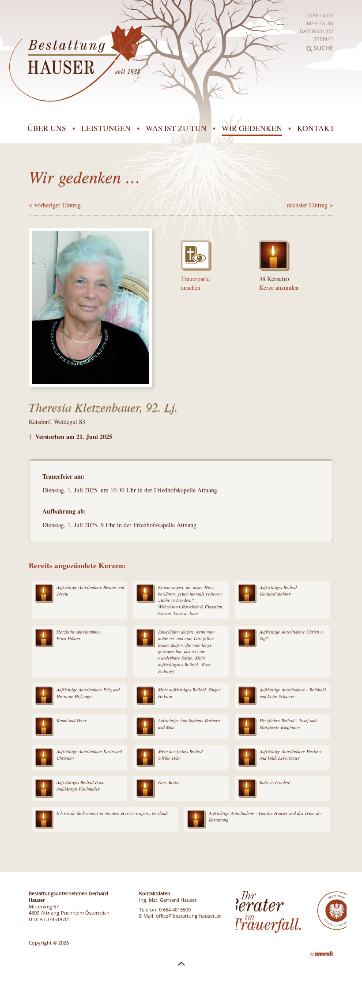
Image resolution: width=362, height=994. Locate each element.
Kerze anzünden (279, 287)
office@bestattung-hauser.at (188, 916)
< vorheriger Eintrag (55, 205)
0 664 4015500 (175, 910)
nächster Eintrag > (310, 205)
